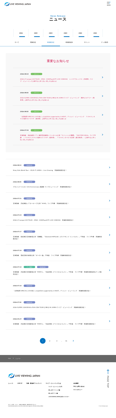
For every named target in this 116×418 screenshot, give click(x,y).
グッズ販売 (104, 42)
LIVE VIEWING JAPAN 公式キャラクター (59, 396)
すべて (17, 42)
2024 (50, 33)
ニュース (10, 383)
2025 (35, 33)
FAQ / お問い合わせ (78, 386)
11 (66, 341)
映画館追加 (69, 42)
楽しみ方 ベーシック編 (54, 390)
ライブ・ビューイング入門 (55, 386)
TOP (9, 358)
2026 (21, 33)
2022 (80, 33)
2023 (65, 33)
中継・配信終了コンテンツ (34, 383)
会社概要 (76, 383)
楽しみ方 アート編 (53, 393)
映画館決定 (50, 42)
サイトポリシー (77, 389)
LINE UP (19, 383)
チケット (87, 42)
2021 (95, 33)
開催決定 (33, 42)
